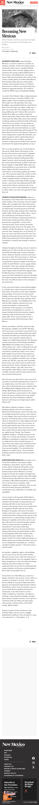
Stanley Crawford (11, 51)
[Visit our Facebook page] (33, 758)
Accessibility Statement (13, 775)
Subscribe (8, 750)
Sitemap (7, 771)
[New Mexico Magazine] (19, 744)
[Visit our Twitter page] (33, 767)
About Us (7, 764)
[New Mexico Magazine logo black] (15, 2)
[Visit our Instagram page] (33, 762)
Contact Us (8, 766)
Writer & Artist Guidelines (14, 768)
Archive (7, 755)
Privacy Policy (10, 773)
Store (6, 759)
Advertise (8, 757)
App (5, 753)
